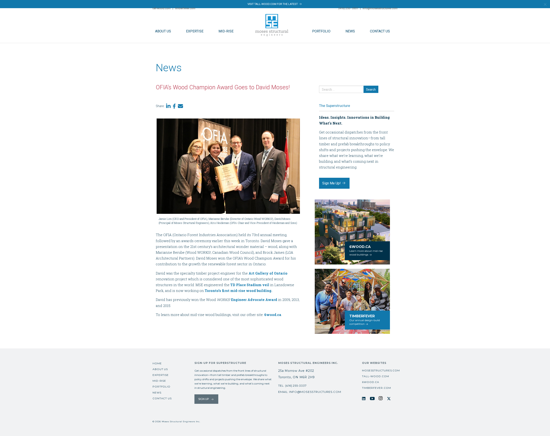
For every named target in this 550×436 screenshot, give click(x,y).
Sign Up (204, 399)
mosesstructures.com (381, 370)
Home (157, 363)
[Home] (273, 24)
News (350, 31)
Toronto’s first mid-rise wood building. (238, 290)
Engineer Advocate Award (254, 299)
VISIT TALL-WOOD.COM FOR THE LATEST (273, 4)
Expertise (194, 31)
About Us (163, 31)
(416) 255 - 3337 (348, 8)
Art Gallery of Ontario (268, 273)
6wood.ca (272, 314)
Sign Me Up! (332, 183)
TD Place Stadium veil (249, 285)
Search (371, 89)
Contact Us (380, 31)
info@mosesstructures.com (380, 8)
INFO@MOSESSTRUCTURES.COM (315, 391)
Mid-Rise (226, 31)
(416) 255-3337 (296, 385)
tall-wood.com (162, 8)
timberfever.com (185, 8)
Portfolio (321, 31)
